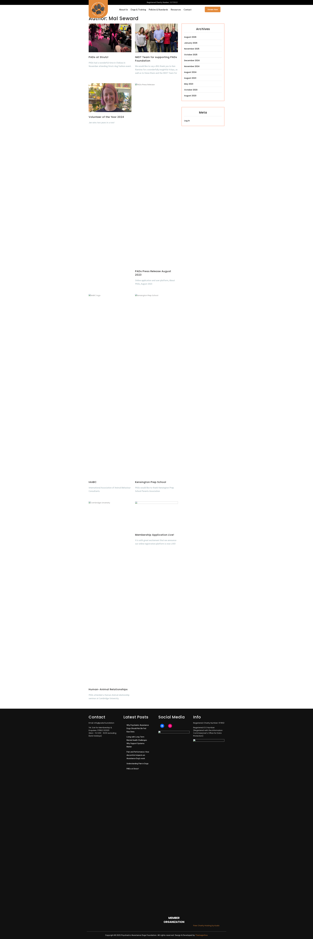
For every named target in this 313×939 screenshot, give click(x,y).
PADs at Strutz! (98, 57)
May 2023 (188, 84)
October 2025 (190, 54)
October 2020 (190, 90)
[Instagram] (170, 726)
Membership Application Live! (154, 535)
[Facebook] (162, 726)
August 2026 (190, 37)
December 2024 (192, 60)
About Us (123, 9)
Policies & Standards (158, 9)
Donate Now (212, 9)
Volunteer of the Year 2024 (106, 117)
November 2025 (191, 48)
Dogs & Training (138, 9)
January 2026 (190, 43)
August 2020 (190, 95)
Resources (176, 9)
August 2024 (190, 72)
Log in (187, 120)
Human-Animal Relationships (108, 689)
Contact (187, 9)
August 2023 (190, 78)
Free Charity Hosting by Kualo (206, 925)
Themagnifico (201, 935)
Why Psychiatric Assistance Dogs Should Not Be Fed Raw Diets (138, 728)
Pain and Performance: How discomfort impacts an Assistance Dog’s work (138, 755)
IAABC (93, 482)
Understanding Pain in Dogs (137, 763)
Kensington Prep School (150, 482)
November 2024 (192, 66)
